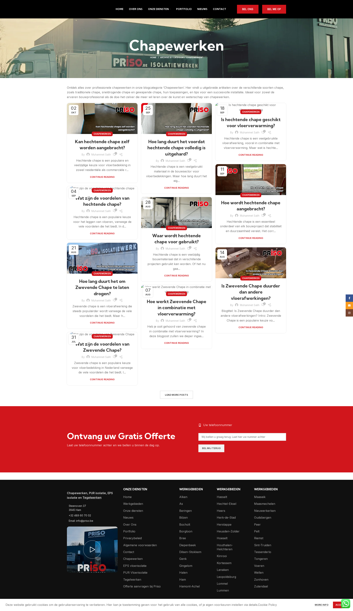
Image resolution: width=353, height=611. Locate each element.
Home (153, 57)
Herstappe (224, 524)
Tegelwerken (132, 579)
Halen (183, 572)
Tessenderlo (262, 552)
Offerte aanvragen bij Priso (142, 586)
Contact (128, 552)
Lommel (222, 583)
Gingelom (185, 566)
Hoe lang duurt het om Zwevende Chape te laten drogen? (102, 287)
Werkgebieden (133, 504)
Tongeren (261, 559)
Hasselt (222, 497)
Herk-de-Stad (226, 517)
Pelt (256, 531)
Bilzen (183, 517)
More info (321, 604)
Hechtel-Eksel (226, 504)
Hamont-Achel (189, 586)
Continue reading (102, 177)
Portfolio (129, 531)
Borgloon (185, 531)
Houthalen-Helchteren (225, 547)
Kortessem (224, 563)
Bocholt (184, 524)
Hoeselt (222, 538)
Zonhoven (261, 579)
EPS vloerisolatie (135, 566)
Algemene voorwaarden (140, 545)
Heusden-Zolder (228, 531)
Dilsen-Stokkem (190, 552)
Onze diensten (133, 511)
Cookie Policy (267, 605)
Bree (182, 538)
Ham (182, 579)
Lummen (223, 590)
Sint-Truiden (262, 545)
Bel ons (247, 9)
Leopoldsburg (226, 577)
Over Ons (129, 524)
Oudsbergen (262, 517)
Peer (257, 524)
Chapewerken (102, 134)
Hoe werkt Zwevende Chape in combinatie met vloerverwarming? (176, 308)
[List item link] (92, 508)
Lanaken (223, 570)
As (181, 504)
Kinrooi (222, 556)
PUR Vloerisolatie (135, 572)
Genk (183, 559)
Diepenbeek (187, 545)
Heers (221, 511)
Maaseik (259, 497)
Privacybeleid (132, 538)
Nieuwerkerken (265, 511)
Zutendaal (261, 586)
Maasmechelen (264, 504)
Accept (340, 604)
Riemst (258, 538)
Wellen (258, 572)
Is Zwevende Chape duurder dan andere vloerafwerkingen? (251, 292)
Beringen (185, 511)
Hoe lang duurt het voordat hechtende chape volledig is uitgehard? (176, 148)
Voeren (259, 566)
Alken (183, 497)
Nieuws (128, 517)
